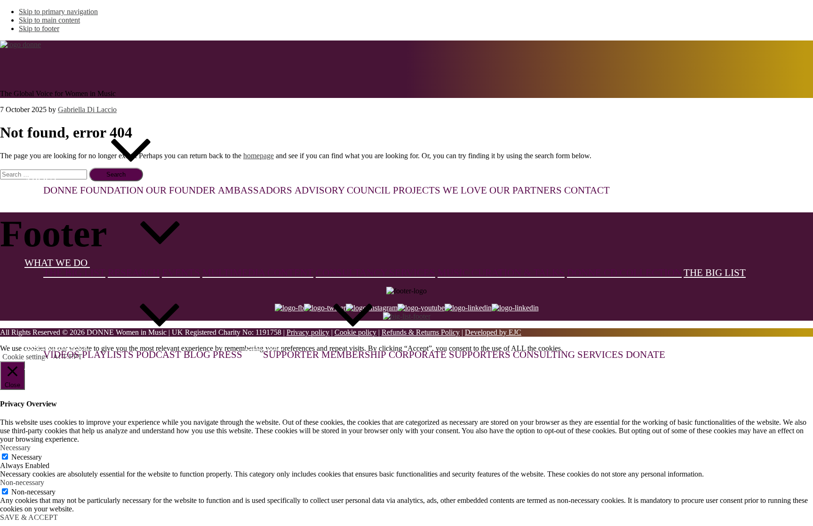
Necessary (26, 457)
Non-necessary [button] (22, 482)
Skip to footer (39, 28)
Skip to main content (49, 20)
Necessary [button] (15, 448)
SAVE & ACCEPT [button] (29, 517)
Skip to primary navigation (58, 12)
